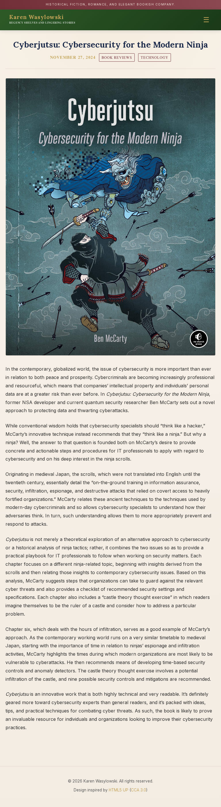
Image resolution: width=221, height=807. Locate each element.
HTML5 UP (118, 790)
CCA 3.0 (138, 790)
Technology (154, 57)
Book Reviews (117, 57)
